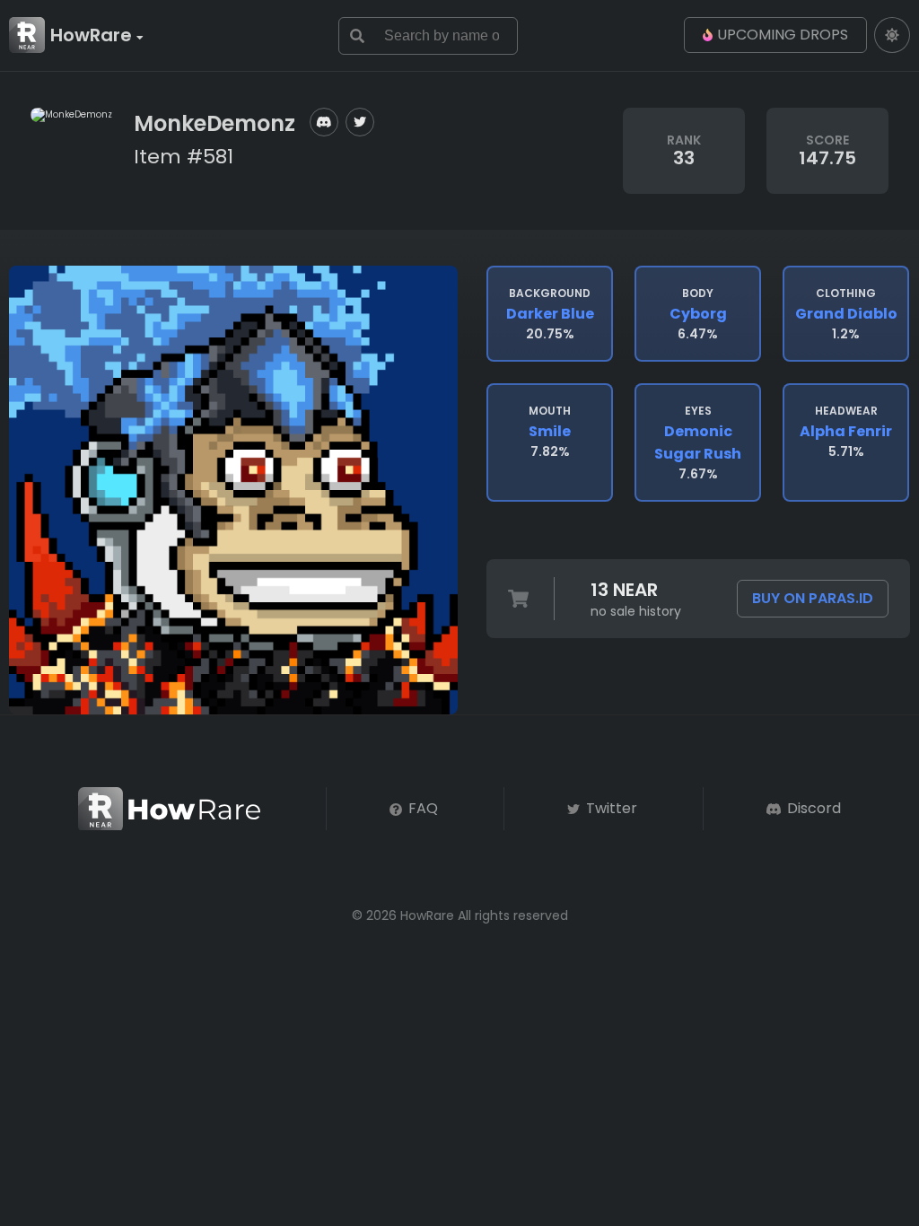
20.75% (550, 314)
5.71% (846, 431)
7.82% (550, 431)
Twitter (609, 808)
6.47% (698, 314)
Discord (812, 808)
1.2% (846, 314)
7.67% (697, 443)
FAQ (421, 808)
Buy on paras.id (812, 598)
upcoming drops (782, 34)
